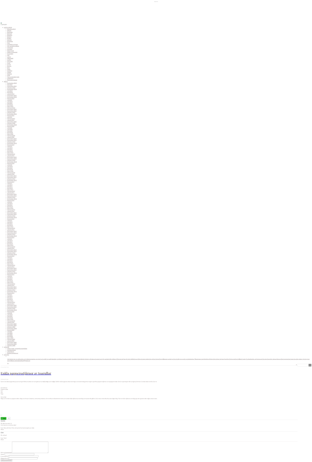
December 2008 (11, 342)
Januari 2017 (10, 192)
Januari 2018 (10, 174)
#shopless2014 (11, 29)
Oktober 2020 (11, 123)
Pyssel (9, 64)
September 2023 (12, 97)
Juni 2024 (10, 90)
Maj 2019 (9, 149)
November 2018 (11, 158)
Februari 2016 (11, 209)
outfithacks (10, 78)
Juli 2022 (9, 117)
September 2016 (12, 199)
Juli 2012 (9, 276)
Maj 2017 (9, 186)
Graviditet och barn (12, 44)
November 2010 (11, 307)
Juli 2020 (9, 128)
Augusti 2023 (10, 98)
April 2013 (10, 262)
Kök (8, 55)
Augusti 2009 (10, 330)
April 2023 (10, 104)
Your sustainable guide (13, 77)
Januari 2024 (10, 94)
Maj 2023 (9, 103)
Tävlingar (9, 73)
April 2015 (10, 225)
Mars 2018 (10, 171)
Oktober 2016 (11, 197)
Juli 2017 (9, 183)
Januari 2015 (10, 229)
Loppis (9, 57)
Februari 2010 (11, 320)
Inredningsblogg (11, 350)
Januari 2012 (10, 285)
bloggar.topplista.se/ (12, 353)
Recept (9, 66)
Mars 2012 (10, 282)
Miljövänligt (10, 58)
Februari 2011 (11, 302)
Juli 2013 (9, 257)
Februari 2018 (11, 172)
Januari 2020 (10, 137)
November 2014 (11, 232)
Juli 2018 (9, 165)
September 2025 (12, 83)
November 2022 (11, 111)
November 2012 (11, 270)
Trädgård (9, 70)
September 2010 (12, 310)
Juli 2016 (9, 202)
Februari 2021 (11, 118)
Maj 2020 (9, 131)
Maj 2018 (9, 168)
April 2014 (10, 243)
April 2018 (10, 169)
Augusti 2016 (10, 200)
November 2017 (11, 177)
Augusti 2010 (10, 311)
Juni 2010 (10, 314)
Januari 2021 (10, 120)
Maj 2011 (9, 297)
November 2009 (11, 325)
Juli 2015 (9, 220)
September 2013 (12, 254)
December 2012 (11, 268)
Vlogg (8, 75)
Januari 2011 (10, 303)
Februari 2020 (11, 135)
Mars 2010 (10, 319)
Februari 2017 (11, 191)
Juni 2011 (10, 296)
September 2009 (12, 328)
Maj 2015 (9, 223)
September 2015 (12, 217)
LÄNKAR (6, 347)
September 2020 (12, 124)
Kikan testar (10, 50)
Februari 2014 (11, 246)
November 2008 (11, 344)
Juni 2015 (10, 222)
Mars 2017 (10, 189)
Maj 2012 (9, 279)
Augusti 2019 (10, 144)
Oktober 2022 (11, 112)
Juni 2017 (10, 185)
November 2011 (11, 288)
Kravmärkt (10, 53)
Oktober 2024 (11, 87)
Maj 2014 (9, 242)
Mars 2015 (10, 226)
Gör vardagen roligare (13, 46)
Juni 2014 (10, 240)
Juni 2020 (10, 129)
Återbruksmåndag (12, 80)
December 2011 (11, 287)
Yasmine (3, 420)
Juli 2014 (9, 239)
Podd (8, 63)
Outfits (9, 60)
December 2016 (11, 194)
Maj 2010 (9, 316)
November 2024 (11, 86)
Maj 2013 (9, 260)
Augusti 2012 (10, 274)
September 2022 (12, 114)
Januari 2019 (10, 155)
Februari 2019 (11, 154)
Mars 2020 (10, 134)
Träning (9, 72)
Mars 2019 (10, 152)
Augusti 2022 (10, 115)
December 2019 (11, 138)
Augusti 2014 (10, 237)
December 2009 (11, 324)
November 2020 (11, 121)
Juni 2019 (10, 148)
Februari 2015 (11, 228)
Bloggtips (9, 35)
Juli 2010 (9, 313)
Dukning (9, 40)
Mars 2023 (10, 106)
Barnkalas (10, 32)
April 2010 (10, 317)
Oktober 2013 (11, 253)
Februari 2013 (11, 265)
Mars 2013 (10, 263)
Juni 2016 (10, 203)
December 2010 (11, 305)
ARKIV (6, 81)
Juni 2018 (10, 166)
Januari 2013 (10, 266)
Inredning (9, 49)
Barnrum (9, 33)
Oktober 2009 (11, 327)
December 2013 (11, 249)
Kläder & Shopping (12, 52)
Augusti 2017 (10, 182)
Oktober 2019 (11, 141)
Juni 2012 (10, 277)
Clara (2, 432)
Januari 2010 (10, 322)
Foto (8, 43)
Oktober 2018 (11, 160)
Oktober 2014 (11, 234)
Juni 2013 (10, 259)
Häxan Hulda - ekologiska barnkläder (17, 348)
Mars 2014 (10, 245)
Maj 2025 (9, 84)
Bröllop (9, 38)
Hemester (10, 47)
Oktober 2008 (11, 345)
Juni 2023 (10, 101)
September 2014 (12, 236)
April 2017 (10, 188)
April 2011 (10, 299)
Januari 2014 (10, 248)
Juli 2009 (9, 331)
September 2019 (12, 143)
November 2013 (11, 251)
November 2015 (11, 214)
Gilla (4, 418)
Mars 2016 (10, 208)
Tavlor (8, 69)
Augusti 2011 (10, 293)
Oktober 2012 (11, 271)
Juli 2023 (9, 100)
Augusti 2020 (10, 126)
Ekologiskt (10, 41)
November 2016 (11, 195)
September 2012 (12, 273)
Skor (8, 67)
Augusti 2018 (10, 163)
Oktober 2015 (11, 215)
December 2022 (11, 109)
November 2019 (11, 140)
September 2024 (12, 89)
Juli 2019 (9, 146)
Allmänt (9, 30)
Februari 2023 (11, 107)
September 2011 (12, 291)
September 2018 (12, 161)
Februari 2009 (11, 339)
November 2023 (11, 95)
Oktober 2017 (11, 178)
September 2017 (12, 180)
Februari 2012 (11, 283)
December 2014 (11, 231)
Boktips (9, 36)
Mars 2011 (10, 300)
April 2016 (10, 206)
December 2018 (11, 157)
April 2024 (10, 92)
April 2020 (10, 132)
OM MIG (6, 354)
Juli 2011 (9, 294)
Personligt (10, 61)
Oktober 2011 (11, 290)
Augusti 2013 (10, 256)
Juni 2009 (10, 333)
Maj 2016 (9, 205)
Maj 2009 (9, 334)
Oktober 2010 (11, 308)
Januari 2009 (10, 341)
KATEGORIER (8, 27)
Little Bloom (10, 351)
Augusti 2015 (10, 219)
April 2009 (10, 336)
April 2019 (10, 151)
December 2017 (11, 175)
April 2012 (10, 280)
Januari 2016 (10, 211)
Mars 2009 (10, 337)
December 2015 (11, 212)
